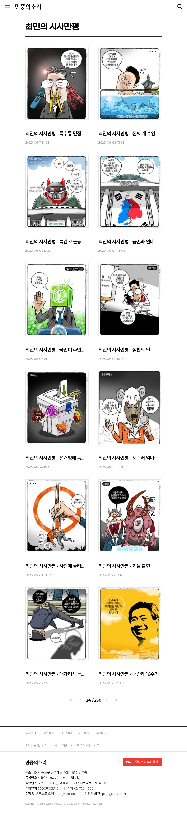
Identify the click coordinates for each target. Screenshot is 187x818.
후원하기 (101, 733)
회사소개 (30, 733)
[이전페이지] (80, 700)
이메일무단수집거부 (87, 745)
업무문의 (84, 733)
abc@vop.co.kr (67, 794)
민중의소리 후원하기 (145, 762)
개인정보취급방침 (36, 745)
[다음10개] (116, 700)
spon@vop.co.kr (113, 794)
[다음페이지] (107, 700)
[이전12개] (70, 700)
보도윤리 (48, 733)
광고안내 (66, 733)
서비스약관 (61, 745)
